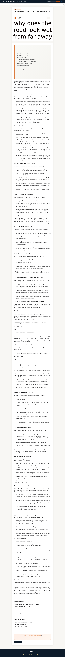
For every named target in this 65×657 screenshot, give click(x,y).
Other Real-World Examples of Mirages (23, 55)
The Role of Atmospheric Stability (22, 67)
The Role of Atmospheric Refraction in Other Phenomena (26, 59)
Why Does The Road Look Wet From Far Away (33, 635)
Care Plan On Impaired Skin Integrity (21, 628)
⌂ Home (58, 1)
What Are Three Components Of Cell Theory (22, 606)
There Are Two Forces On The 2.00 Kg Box (22, 631)
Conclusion (19, 76)
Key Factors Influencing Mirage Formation (23, 51)
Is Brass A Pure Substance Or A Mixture (21, 624)
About (14, 1)
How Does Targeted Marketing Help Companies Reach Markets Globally (27, 604)
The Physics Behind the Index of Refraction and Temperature (26, 61)
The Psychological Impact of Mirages (23, 71)
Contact (17, 1)
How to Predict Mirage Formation (22, 69)
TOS (27, 1)
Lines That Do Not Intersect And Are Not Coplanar (23, 622)
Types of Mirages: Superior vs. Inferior (23, 53)
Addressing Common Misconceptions (23, 65)
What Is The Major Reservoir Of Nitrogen (22, 608)
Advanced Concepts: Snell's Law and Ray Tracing (24, 63)
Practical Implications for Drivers (22, 57)
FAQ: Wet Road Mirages (21, 74)
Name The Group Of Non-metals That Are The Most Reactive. (25, 613)
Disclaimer (20, 1)
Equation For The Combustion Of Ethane (22, 626)
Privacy (25, 1)
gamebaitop (6, 1)
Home (11, 1)
